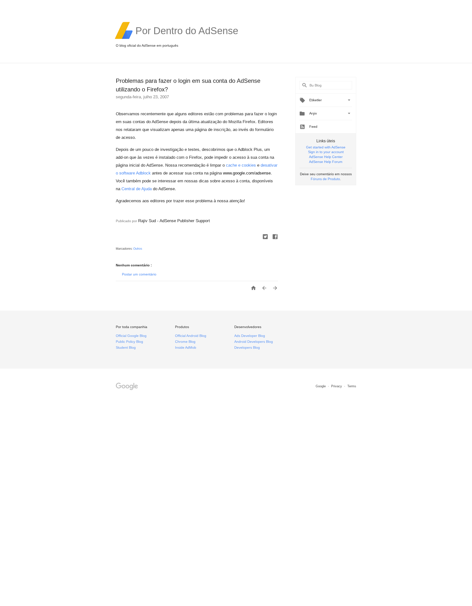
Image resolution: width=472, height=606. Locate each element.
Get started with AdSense (325, 147)
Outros (137, 248)
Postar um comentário (139, 274)
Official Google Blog (131, 336)
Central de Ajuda (136, 189)
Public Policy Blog (129, 342)
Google (321, 386)
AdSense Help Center (326, 157)
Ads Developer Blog (249, 336)
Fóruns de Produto (325, 179)
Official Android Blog (190, 336)
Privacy (337, 386)
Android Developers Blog (253, 342)
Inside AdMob (185, 347)
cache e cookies (241, 165)
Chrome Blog (185, 342)
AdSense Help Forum (325, 162)
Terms (351, 386)
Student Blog (126, 347)
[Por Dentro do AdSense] (186, 38)
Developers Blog (247, 347)
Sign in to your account (326, 152)
